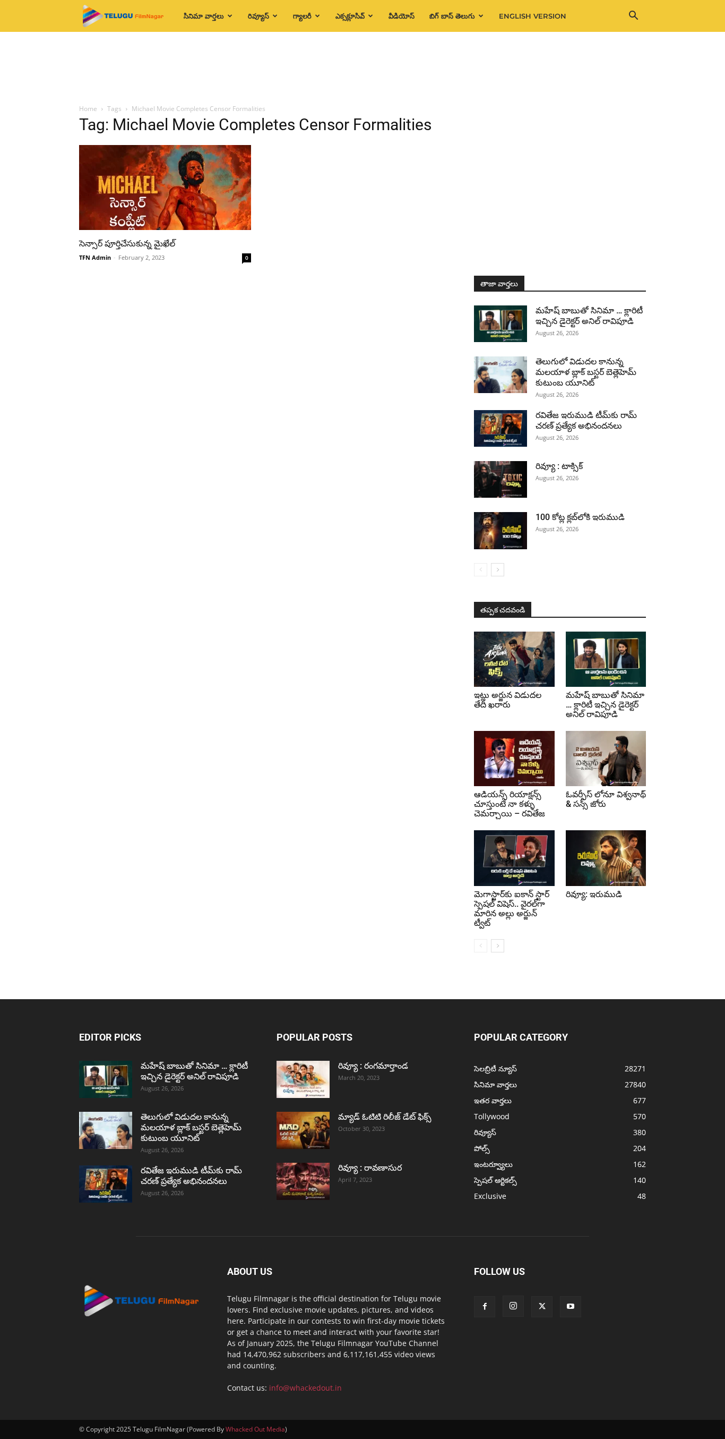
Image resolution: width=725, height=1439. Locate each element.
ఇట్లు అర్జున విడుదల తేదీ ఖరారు (507, 700)
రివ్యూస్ (258, 16)
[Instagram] (513, 1306)
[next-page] (497, 569)
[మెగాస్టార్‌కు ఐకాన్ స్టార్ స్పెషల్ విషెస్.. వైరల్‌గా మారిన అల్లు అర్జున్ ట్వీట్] (514, 857)
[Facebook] (484, 1306)
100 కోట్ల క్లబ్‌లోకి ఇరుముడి (580, 517)
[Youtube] (570, 1306)
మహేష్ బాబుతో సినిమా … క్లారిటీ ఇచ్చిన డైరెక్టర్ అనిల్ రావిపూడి (589, 315)
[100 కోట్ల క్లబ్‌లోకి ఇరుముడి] (500, 530)
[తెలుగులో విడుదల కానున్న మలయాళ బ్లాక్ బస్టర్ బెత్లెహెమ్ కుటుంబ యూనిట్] (500, 374)
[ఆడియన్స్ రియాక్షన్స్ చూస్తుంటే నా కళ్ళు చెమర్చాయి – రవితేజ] (514, 758)
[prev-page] (480, 569)
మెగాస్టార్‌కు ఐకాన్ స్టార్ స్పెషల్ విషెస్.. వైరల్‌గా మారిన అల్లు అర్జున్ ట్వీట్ (511, 908)
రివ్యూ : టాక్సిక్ (559, 466)
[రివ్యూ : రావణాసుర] (303, 1181)
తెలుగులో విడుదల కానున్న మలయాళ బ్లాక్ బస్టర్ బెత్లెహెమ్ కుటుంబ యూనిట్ (586, 372)
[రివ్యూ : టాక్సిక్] (500, 479)
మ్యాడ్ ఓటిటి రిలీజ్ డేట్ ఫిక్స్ (386, 1117)
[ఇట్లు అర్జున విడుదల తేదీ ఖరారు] (514, 659)
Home (88, 108)
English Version (532, 16)
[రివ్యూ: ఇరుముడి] (606, 857)
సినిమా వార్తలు (204, 16)
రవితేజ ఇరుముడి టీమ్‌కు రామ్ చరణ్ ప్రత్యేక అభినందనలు (586, 420)
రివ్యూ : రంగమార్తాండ (373, 1066)
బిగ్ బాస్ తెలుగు (452, 16)
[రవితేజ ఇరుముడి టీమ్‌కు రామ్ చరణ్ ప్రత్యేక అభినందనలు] (500, 428)
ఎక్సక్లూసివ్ (350, 16)
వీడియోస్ (402, 16)
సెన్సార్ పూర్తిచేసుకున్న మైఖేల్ (127, 244)
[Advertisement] (362, 68)
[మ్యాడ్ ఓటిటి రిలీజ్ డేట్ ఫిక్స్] (303, 1130)
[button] (633, 17)
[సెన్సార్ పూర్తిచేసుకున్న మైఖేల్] (165, 187)
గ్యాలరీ (302, 16)
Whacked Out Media (255, 1429)
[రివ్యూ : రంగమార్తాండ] (303, 1079)
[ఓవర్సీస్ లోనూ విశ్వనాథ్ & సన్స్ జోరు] (606, 758)
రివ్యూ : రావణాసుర (370, 1168)
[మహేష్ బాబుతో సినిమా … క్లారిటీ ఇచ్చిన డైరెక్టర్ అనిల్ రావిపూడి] (500, 323)
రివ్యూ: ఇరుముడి (594, 894)
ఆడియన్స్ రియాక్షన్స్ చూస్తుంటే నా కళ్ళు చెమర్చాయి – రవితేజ (509, 804)
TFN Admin (95, 257)
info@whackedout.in (305, 1388)
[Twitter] (542, 1306)
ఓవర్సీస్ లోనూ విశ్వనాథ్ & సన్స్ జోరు (606, 799)
